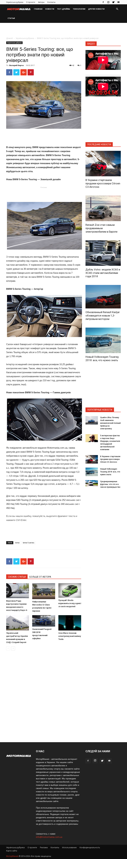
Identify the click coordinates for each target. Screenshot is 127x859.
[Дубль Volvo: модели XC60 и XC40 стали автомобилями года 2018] (103, 253)
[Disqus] (43, 696)
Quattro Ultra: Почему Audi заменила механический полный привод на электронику (110, 423)
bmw (17, 542)
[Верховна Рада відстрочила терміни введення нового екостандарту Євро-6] (17, 590)
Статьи (11, 18)
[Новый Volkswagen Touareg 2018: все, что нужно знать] (103, 340)
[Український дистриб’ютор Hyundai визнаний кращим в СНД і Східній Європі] (17, 622)
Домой (9, 38)
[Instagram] (108, 2)
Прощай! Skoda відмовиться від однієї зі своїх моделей (69, 603)
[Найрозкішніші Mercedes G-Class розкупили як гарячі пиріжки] (43, 591)
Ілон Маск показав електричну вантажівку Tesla (69, 636)
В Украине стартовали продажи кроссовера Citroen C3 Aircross (102, 183)
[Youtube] (118, 2)
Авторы (41, 2)
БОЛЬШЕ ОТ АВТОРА (40, 577)
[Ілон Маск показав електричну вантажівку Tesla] (69, 622)
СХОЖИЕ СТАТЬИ (17, 577)
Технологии (79, 9)
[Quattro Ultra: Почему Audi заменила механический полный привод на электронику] (91, 420)
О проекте (30, 2)
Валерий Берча (16, 65)
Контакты (51, 2)
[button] (117, 9)
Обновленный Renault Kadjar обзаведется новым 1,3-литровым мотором (102, 315)
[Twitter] (113, 2)
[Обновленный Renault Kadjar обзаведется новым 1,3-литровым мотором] (103, 296)
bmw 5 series (28, 542)
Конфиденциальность (90, 847)
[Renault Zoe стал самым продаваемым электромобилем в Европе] (103, 208)
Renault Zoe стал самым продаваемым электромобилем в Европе (101, 228)
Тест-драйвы (63, 9)
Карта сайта (11, 850)
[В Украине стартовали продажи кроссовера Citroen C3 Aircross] (103, 163)
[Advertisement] (63, 29)
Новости (49, 9)
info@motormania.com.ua (49, 837)
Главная (38, 9)
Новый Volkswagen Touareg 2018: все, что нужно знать (110, 472)
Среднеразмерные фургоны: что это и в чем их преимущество (110, 484)
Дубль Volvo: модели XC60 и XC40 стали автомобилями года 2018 (102, 273)
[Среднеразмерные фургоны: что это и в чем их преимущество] (91, 483)
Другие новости (96, 9)
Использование (69, 847)
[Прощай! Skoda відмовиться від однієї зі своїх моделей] (69, 590)
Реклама (44, 847)
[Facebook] (103, 2)
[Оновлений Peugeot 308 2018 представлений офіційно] (43, 621)
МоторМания (12, 856)
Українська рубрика (14, 2)
